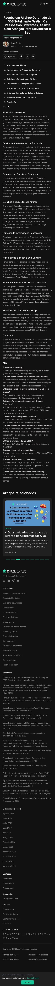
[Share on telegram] (13, 580)
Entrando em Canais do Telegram (22, 74)
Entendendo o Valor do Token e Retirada (25, 93)
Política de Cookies (11, 959)
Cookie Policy (32, 978)
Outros (8, 528)
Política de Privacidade (38, 955)
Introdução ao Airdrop (16, 65)
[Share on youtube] (18, 580)
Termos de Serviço (11, 955)
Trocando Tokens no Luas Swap (21, 97)
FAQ (8, 107)
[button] (44, 4)
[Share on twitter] (4, 580)
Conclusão (11, 102)
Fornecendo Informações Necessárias (24, 84)
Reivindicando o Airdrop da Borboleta (23, 70)
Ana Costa (16, 43)
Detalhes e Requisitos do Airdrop (22, 79)
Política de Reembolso (38, 959)
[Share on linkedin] (8, 580)
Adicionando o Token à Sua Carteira (23, 88)
